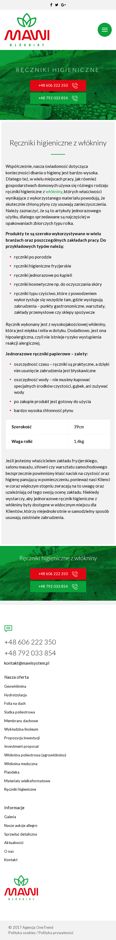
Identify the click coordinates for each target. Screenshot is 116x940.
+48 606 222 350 (53, 85)
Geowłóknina (15, 686)
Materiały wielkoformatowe (27, 781)
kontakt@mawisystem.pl (26, 662)
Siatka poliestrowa (19, 712)
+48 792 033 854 (53, 98)
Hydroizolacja (15, 695)
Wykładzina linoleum (21, 729)
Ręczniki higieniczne (20, 789)
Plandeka (11, 772)
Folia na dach (15, 703)
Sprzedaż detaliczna (20, 834)
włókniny (54, 191)
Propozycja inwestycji (22, 738)
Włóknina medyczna (20, 764)
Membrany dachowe (21, 721)
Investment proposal (21, 746)
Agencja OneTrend (38, 927)
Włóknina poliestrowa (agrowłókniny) (35, 755)
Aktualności (13, 843)
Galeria (10, 817)
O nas (9, 851)
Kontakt (10, 860)
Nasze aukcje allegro (20, 826)
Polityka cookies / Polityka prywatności (40, 932)
